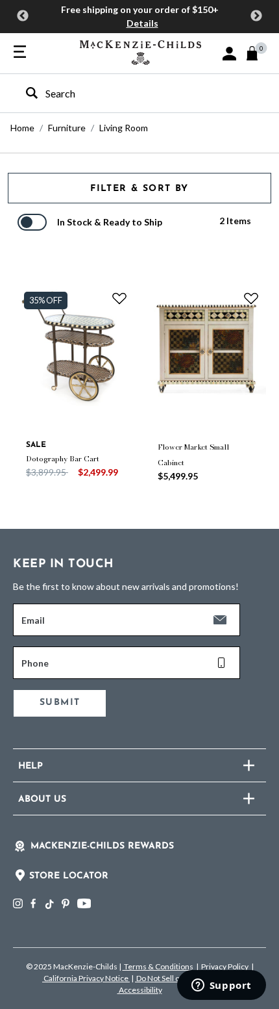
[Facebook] (33, 903)
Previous (22, 16)
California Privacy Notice (86, 978)
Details (142, 23)
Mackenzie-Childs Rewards (102, 846)
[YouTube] (84, 903)
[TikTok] (48, 904)
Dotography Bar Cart (62, 459)
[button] (229, 53)
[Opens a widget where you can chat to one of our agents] (221, 986)
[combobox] (128, 93)
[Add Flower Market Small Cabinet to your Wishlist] (251, 298)
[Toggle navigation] (20, 52)
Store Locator (68, 876)
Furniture (67, 127)
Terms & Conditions (159, 966)
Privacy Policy (225, 966)
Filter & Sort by (139, 189)
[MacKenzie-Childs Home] (140, 51)
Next (256, 16)
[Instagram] (18, 903)
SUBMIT (60, 703)
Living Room (123, 127)
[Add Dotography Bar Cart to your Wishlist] (119, 298)
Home (22, 127)
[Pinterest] (65, 903)
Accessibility (139, 990)
